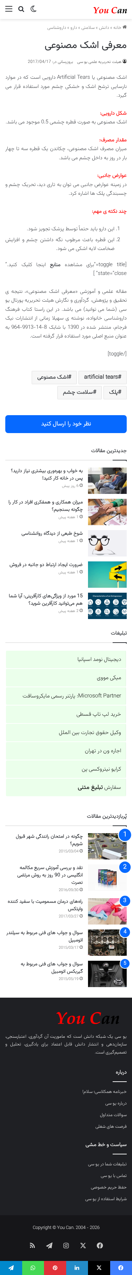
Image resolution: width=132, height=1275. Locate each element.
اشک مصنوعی (52, 377)
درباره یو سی (116, 1103)
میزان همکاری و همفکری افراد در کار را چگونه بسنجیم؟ (45, 506)
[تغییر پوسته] (33, 12)
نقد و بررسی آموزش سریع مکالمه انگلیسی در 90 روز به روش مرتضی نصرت (50, 875)
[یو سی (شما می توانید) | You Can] (66, 1016)
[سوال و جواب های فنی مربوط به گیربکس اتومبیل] (107, 974)
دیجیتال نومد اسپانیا (99, 659)
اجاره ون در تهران (103, 751)
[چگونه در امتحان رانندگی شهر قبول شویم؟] (107, 846)
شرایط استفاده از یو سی (106, 1199)
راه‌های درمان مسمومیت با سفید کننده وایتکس (45, 905)
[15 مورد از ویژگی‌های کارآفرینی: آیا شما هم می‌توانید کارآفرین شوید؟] (107, 606)
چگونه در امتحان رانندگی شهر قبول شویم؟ (49, 840)
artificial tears (101, 377)
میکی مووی (109, 678)
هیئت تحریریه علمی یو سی (99, 62)
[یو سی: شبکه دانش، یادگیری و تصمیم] (98, 9)
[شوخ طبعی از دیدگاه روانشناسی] (107, 543)
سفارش (99, 787)
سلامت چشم (78, 392)
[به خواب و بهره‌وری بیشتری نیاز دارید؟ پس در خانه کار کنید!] (107, 481)
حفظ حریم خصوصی (109, 1187)
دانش (104, 27)
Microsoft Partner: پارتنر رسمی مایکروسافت (72, 696)
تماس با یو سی (114, 1175)
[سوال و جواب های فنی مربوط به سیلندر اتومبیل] (107, 942)
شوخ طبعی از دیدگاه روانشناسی (52, 533)
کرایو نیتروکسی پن (101, 769)
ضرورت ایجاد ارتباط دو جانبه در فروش (46, 565)
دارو (73, 27)
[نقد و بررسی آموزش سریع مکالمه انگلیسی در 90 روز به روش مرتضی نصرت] (107, 877)
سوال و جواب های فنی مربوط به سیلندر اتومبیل (44, 936)
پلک (113, 392)
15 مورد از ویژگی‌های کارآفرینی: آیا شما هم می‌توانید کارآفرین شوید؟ (46, 599)
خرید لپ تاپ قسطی (98, 714)
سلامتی (88, 27)
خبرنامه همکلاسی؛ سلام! (104, 1091)
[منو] (8, 12)
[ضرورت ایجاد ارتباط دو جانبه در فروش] (107, 574)
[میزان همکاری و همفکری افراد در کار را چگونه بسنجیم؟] (107, 512)
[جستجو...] (21, 12)
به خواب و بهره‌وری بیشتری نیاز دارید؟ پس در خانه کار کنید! (47, 474)
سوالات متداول (113, 1115)
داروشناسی (56, 27)
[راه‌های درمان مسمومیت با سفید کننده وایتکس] (107, 911)
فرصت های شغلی (111, 1126)
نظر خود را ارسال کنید (66, 424)
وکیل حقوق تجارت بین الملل (90, 732)
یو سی (121, 1036)
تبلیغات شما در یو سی (107, 1164)
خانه (117, 27)
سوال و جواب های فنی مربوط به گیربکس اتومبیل (52, 967)
